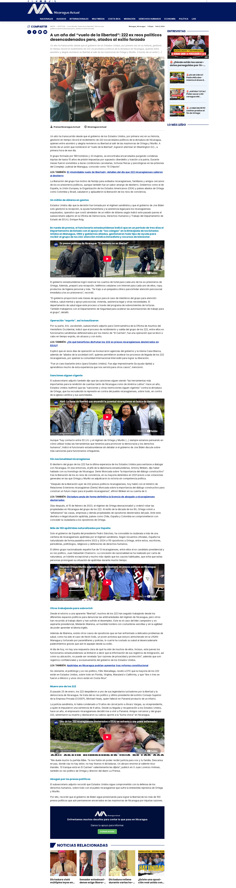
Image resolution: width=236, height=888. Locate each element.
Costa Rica (114, 19)
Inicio (52, 26)
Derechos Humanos (150, 19)
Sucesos (61, 19)
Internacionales (79, 19)
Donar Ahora (107, 832)
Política (183, 19)
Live (194, 19)
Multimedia (98, 19)
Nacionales (46, 19)
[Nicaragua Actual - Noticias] (53, 9)
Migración (129, 19)
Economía (170, 19)
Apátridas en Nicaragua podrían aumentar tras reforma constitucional (107, 665)
